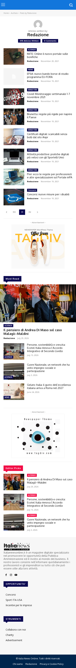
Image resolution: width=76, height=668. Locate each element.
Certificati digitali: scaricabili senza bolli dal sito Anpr (47, 135)
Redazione (9, 338)
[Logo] (38, 546)
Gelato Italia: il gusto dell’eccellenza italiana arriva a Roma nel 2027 (49, 386)
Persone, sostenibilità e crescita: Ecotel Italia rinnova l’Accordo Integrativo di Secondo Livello (46, 348)
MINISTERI (32, 90)
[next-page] (37, 212)
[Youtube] (15, 575)
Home (6, 13)
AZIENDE (8, 325)
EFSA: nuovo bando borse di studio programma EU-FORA (48, 75)
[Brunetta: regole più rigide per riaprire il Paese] (14, 117)
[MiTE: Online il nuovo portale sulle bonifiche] (14, 56)
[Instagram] (10, 575)
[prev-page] (6, 212)
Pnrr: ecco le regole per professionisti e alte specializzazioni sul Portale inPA (49, 175)
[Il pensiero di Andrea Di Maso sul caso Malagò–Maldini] (38, 303)
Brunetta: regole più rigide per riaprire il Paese (49, 115)
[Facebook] (6, 575)
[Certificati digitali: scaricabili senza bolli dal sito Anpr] (14, 136)
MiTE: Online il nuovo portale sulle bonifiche (47, 55)
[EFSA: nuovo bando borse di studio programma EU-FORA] (14, 76)
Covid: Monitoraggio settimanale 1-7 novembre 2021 (48, 95)
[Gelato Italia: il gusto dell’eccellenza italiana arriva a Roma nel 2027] (14, 391)
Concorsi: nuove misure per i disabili (48, 194)
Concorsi (32, 190)
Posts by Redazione (28, 13)
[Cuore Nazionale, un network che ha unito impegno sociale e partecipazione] (14, 371)
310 (14, 212)
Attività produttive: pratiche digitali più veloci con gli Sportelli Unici (48, 156)
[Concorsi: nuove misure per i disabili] (14, 197)
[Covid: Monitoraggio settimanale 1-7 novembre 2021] (14, 96)
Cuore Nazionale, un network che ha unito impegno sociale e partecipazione (48, 368)
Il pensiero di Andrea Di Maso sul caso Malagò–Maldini (33, 332)
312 (29, 212)
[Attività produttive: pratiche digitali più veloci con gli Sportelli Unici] (14, 157)
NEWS (7, 397)
